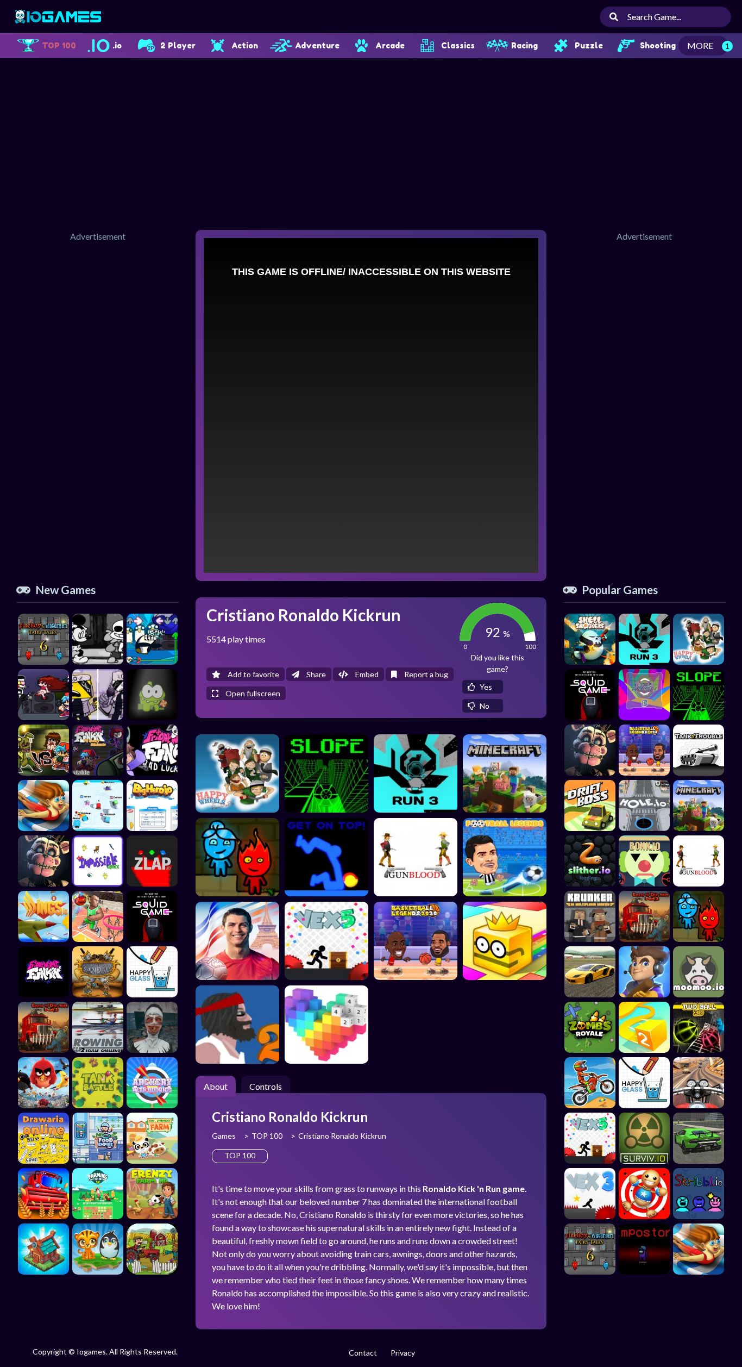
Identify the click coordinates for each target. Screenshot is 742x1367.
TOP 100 (266, 1135)
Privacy (403, 1352)
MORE (700, 45)
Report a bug (425, 674)
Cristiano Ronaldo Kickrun (342, 1135)
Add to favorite (252, 674)
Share (315, 674)
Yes (485, 686)
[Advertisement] (371, 142)
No (483, 705)
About (216, 1086)
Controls (265, 1086)
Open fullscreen (252, 693)
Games (224, 1135)
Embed (366, 674)
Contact (363, 1352)
